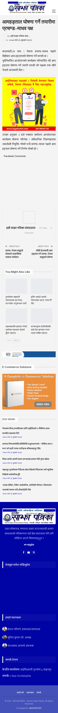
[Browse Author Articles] (29, 217)
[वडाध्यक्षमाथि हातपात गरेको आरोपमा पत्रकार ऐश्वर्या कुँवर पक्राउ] (16, 316)
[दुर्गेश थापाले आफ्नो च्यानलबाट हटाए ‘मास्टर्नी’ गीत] (42, 286)
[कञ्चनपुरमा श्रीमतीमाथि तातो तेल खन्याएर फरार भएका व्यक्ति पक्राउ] (42, 316)
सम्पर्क (39, 692)
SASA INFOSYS (35, 708)
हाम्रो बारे (20, 692)
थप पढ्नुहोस (29, 545)
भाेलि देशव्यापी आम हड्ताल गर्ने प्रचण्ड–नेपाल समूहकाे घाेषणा (42, 254)
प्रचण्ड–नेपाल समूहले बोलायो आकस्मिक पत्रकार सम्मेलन (14, 254)
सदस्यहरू (30, 692)
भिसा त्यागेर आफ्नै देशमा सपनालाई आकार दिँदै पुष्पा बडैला (25, 459)
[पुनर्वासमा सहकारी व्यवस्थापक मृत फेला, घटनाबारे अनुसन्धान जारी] (16, 286)
